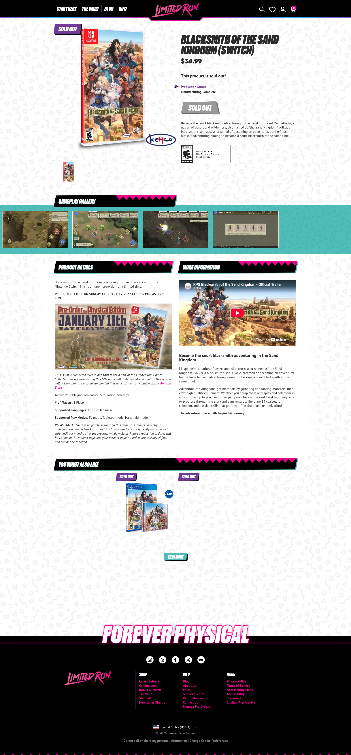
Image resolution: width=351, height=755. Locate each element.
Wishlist (272, 9)
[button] (60, 85)
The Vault (90, 8)
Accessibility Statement (235, 696)
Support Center (193, 694)
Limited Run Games (175, 10)
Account (282, 9)
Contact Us (190, 702)
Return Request (194, 698)
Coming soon (148, 685)
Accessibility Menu (240, 690)
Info (123, 8)
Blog (108, 8)
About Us (189, 685)
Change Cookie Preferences (209, 741)
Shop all (145, 698)
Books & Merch (150, 690)
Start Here (66, 8)
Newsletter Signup (152, 702)
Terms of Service (238, 685)
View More (175, 556)
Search (262, 9)
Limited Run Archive (241, 702)
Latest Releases (150, 681)
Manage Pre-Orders (196, 706)
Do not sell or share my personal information (155, 741)
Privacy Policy (236, 681)
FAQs (186, 690)
